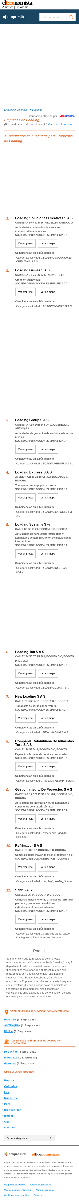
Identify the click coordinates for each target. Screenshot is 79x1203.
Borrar (8, 1115)
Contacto (38, 1195)
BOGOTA (10, 1019)
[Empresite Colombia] (14, 18)
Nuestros (10, 1098)
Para (7, 1104)
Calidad (9, 1127)
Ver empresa (25, 243)
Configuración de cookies (16, 1195)
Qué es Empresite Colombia (17, 1190)
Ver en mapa (48, 243)
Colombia (10, 1086)
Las (6, 1092)
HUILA (8, 1031)
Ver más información (60, 124)
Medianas (10, 1057)
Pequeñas (11, 1051)
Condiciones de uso (46, 1190)
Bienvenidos (12, 1109)
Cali (7, 1121)
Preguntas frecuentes (14, 1184)
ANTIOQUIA (12, 1025)
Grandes (10, 1063)
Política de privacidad (40, 1184)
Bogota (9, 1080)
